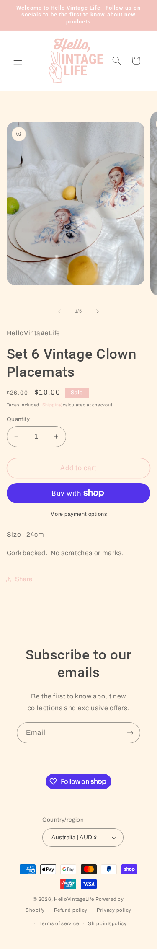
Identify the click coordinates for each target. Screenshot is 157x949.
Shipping (52, 405)
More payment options (78, 514)
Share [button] (24, 579)
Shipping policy (107, 923)
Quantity (18, 419)
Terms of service (59, 923)
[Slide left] (59, 311)
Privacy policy (114, 910)
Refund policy (71, 910)
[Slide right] (97, 311)
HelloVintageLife (74, 899)
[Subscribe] (130, 732)
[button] (17, 60)
